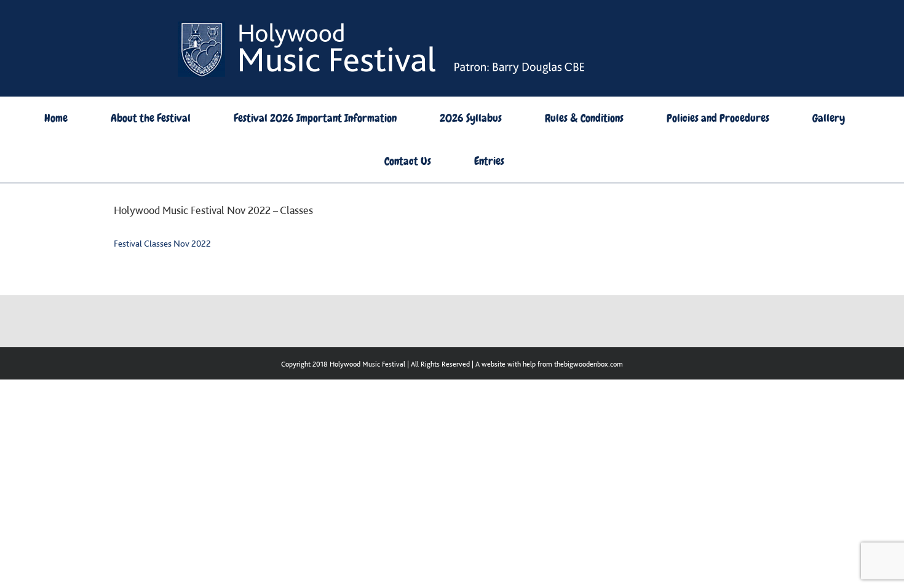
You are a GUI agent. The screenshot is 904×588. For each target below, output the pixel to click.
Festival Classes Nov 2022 (162, 243)
